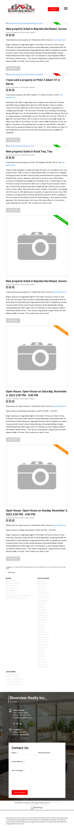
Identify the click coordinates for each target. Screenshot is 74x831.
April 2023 (41, 657)
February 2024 (42, 635)
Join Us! (53, 9)
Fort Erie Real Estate (18, 567)
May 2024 (41, 627)
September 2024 (43, 618)
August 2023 (42, 647)
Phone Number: (44, 753)
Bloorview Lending (12, 583)
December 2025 (43, 593)
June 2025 (41, 603)
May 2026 (41, 588)
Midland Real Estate (28, 567)
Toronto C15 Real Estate (51, 567)
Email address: (18, 761)
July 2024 (41, 623)
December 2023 (43, 637)
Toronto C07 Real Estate (39, 567)
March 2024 (41, 632)
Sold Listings (10, 593)
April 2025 (41, 608)
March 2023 (41, 659)
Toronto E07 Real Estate (14, 684)
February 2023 (42, 662)
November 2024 (43, 615)
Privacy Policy (54, 803)
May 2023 (41, 654)
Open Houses (10, 588)
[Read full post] (37, 24)
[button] (53, 9)
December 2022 (43, 667)
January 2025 (42, 613)
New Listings (10, 586)
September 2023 (43, 645)
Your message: (17, 770)
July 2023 (40, 650)
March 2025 (41, 610)
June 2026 (41, 586)
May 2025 (41, 605)
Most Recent (42, 581)
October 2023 (42, 642)
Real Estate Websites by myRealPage (37, 805)
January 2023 (42, 664)
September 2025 (43, 600)
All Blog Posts (10, 581)
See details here (59, 40)
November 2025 (43, 596)
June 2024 (41, 625)
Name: (14, 753)
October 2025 (42, 598)
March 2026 (41, 591)
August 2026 (42, 583)
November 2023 (43, 640)
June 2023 (41, 652)
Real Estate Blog (11, 591)
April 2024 (41, 630)
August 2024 (42, 620)
